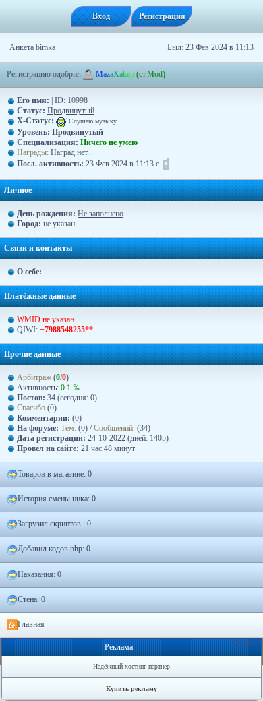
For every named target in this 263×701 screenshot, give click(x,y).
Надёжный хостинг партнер (131, 666)
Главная (31, 624)
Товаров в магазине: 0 (55, 474)
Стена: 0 (31, 599)
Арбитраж (34, 377)
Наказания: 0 (39, 574)
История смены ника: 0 (57, 499)
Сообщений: (115, 428)
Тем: (68, 428)
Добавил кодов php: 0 (54, 548)
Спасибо (31, 408)
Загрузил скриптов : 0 (54, 523)
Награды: (33, 152)
